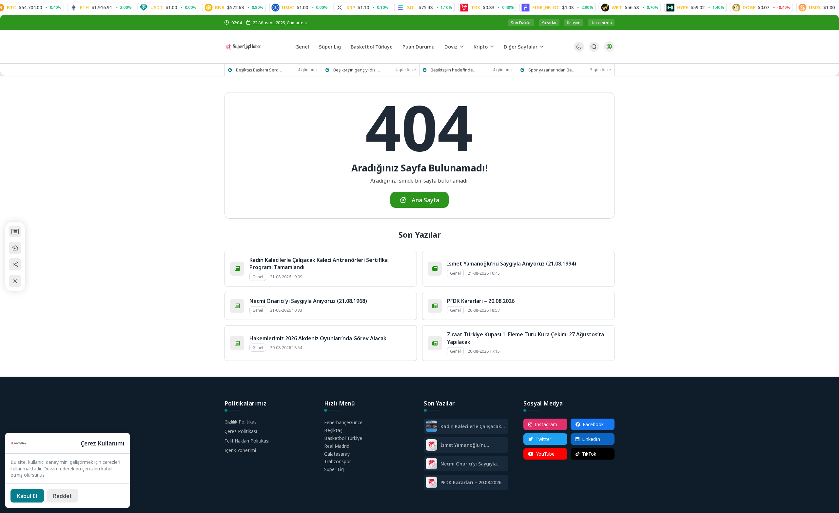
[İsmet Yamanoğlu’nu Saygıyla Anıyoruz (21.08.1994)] (431, 445)
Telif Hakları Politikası (246, 441)
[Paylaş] (15, 264)
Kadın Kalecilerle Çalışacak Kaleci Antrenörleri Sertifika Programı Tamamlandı (471, 426)
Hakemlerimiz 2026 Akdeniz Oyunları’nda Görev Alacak (317, 338)
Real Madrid (336, 446)
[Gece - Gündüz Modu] (579, 50)
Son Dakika (521, 23)
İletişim (573, 23)
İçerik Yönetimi (240, 450)
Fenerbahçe (343, 422)
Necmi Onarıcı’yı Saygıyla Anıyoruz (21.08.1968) (308, 301)
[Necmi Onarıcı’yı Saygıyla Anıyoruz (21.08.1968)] (431, 464)
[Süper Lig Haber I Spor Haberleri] (257, 46)
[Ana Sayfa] (15, 248)
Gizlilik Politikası (241, 422)
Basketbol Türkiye (372, 46)
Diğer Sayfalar (520, 46)
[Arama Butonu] (594, 47)
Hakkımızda (601, 23)
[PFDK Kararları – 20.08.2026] (431, 483)
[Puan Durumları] (15, 231)
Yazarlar (549, 23)
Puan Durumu (418, 46)
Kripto (481, 46)
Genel (302, 46)
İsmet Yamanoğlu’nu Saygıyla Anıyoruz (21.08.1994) (511, 263)
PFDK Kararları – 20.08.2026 (481, 301)
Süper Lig (330, 46)
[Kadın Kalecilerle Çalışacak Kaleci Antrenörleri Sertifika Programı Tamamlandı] (431, 427)
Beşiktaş (333, 430)
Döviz (451, 46)
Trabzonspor (337, 461)
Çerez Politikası (240, 431)
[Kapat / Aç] (15, 281)
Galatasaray (337, 454)
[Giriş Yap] (609, 46)
